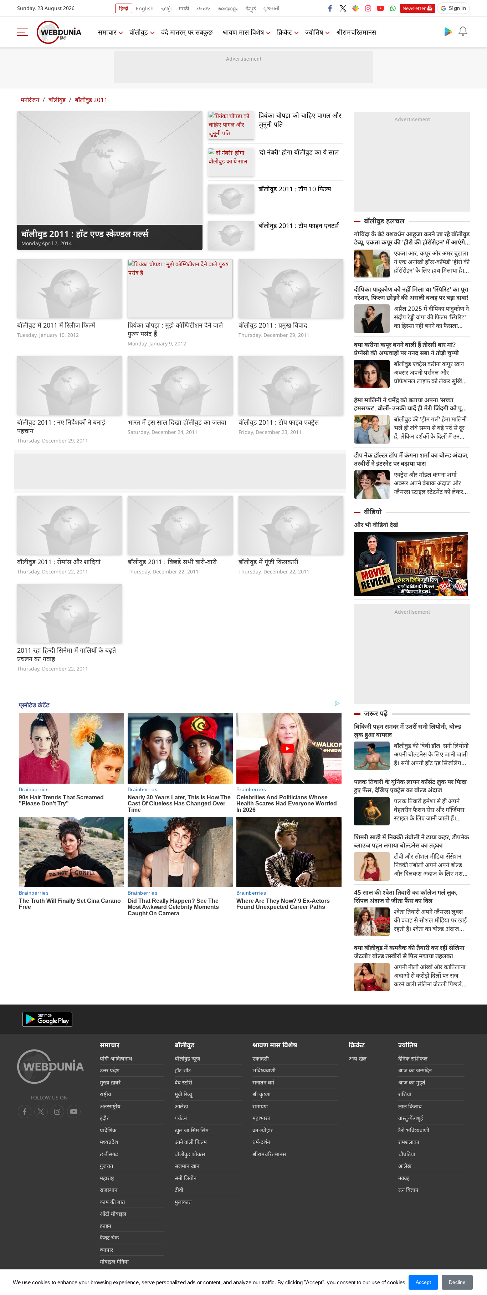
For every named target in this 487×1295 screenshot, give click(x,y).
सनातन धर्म (263, 1082)
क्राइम (105, 1225)
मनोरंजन (30, 100)
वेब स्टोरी (183, 1082)
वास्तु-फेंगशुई (410, 1118)
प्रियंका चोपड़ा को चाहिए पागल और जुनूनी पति (299, 119)
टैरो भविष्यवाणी (413, 1130)
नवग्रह (404, 1178)
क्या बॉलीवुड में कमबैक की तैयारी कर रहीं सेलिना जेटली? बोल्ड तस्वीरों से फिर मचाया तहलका (409, 952)
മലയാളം (227, 8)
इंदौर (104, 1118)
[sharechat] (355, 8)
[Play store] (448, 31)
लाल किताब (410, 1106)
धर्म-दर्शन (261, 1141)
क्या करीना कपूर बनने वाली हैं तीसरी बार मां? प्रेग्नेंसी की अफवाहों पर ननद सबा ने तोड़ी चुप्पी (406, 348)
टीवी (179, 1189)
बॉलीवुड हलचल (384, 221)
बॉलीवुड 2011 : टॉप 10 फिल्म (294, 188)
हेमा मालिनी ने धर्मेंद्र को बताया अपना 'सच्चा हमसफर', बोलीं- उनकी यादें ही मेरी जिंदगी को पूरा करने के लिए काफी (410, 404)
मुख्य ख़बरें (110, 1082)
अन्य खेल (357, 1058)
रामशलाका (408, 1141)
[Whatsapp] (393, 8)
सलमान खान (187, 1165)
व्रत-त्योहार (262, 1130)
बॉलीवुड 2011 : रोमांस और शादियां (59, 561)
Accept (423, 1282)
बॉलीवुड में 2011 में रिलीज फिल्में (56, 325)
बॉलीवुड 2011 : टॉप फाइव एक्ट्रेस (279, 422)
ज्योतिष (314, 32)
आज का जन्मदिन (415, 1070)
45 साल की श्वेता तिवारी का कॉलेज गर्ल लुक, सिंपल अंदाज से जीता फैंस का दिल (406, 896)
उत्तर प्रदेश (109, 1070)
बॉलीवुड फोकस (190, 1154)
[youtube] (380, 8)
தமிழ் (166, 8)
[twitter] (343, 8)
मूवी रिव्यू (183, 1094)
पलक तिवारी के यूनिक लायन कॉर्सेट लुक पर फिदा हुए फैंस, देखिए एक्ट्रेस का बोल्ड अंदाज (410, 786)
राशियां (404, 1094)
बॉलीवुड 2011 (91, 100)
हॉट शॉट (183, 1070)
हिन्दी (123, 8)
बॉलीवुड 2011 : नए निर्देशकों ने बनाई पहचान (61, 426)
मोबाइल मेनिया (114, 1261)
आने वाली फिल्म (191, 1141)
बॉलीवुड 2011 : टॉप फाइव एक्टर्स (298, 225)
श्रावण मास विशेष (243, 32)
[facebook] (330, 8)
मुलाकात (183, 1201)
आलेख (181, 1106)
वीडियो (372, 511)
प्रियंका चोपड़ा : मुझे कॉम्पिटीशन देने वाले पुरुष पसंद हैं (175, 329)
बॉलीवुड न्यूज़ (187, 1058)
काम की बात (112, 1201)
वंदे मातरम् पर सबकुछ (187, 32)
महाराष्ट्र (107, 1178)
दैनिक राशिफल (412, 1058)
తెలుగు (203, 8)
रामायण (260, 1106)
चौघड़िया (406, 1154)
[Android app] (47, 1019)
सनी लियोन (185, 1178)
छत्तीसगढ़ (109, 1154)
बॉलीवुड (138, 32)
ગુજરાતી (271, 8)
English (145, 8)
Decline (457, 1282)
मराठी (184, 8)
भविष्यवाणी (264, 1070)
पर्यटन (181, 1118)
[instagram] (368, 8)
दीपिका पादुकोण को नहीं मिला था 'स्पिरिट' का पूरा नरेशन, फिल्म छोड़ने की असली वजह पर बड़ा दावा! (411, 293)
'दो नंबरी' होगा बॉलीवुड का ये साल (298, 152)
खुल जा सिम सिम (192, 1130)
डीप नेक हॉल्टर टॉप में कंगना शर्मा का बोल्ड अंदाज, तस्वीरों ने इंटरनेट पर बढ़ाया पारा (411, 459)
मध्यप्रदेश (109, 1141)
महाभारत (261, 1118)
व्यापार (106, 1249)
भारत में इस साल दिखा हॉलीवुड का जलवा (177, 422)
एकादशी (260, 1058)
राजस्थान (108, 1189)
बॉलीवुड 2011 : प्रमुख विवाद (273, 325)
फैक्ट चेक (109, 1237)
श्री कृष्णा (261, 1094)
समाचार (107, 32)
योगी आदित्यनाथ (116, 1058)
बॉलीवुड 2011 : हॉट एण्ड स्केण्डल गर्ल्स (84, 233)
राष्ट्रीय (105, 1094)
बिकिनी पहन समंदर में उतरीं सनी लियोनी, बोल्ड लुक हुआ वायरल (407, 730)
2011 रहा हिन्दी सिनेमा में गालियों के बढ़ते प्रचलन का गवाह (66, 654)
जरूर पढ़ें (376, 713)
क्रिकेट (284, 32)
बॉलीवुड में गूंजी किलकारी (268, 561)
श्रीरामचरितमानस (356, 32)
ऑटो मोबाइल (113, 1213)
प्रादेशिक (108, 1130)
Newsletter (414, 8)
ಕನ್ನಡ (250, 8)
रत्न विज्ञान (408, 1189)
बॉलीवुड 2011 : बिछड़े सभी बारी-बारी (172, 561)
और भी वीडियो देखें (376, 525)
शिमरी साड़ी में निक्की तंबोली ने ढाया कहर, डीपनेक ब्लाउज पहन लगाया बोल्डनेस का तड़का (411, 841)
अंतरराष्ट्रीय (110, 1106)
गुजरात (106, 1165)
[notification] (463, 31)
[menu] (24, 32)
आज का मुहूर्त (411, 1082)
